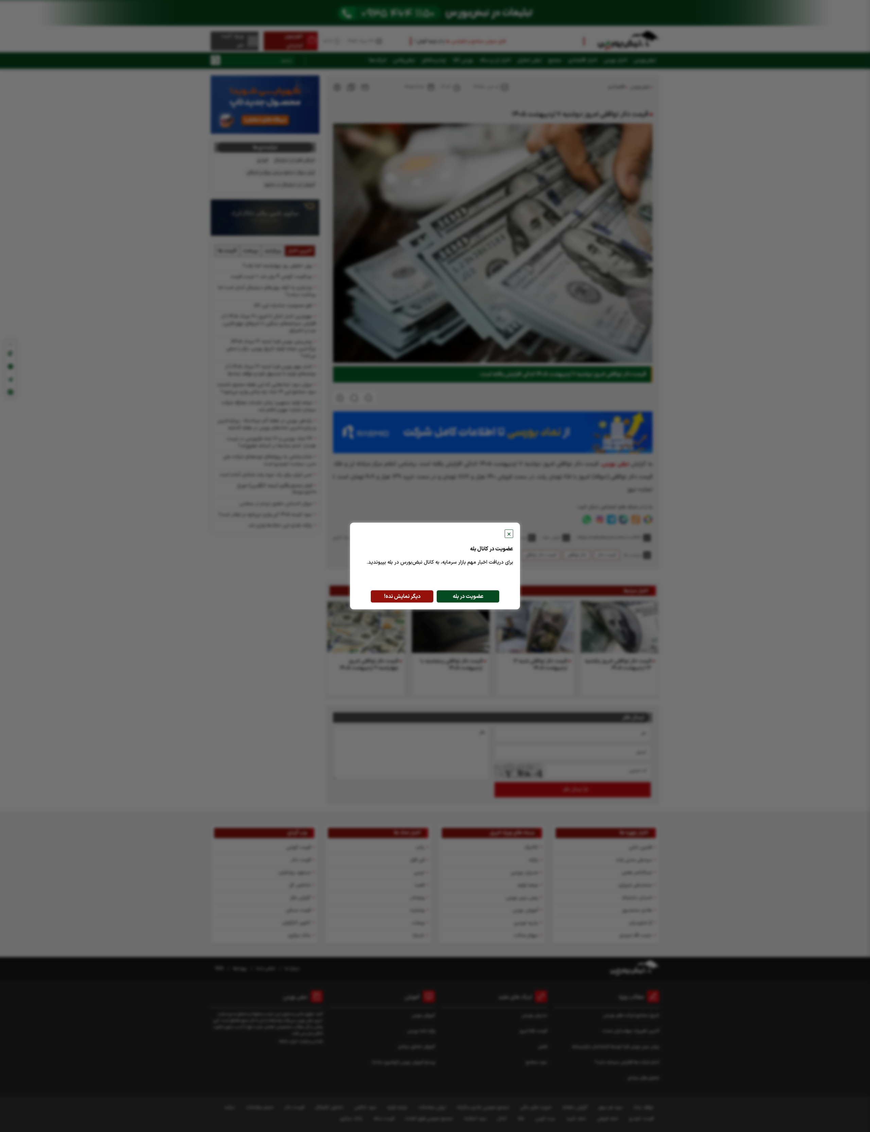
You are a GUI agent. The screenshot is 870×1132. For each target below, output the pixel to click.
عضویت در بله (468, 596)
